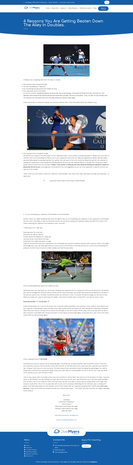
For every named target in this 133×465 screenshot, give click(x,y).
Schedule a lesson (85, 8)
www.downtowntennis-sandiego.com (66, 415)
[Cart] (106, 2)
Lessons (63, 8)
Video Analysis (72, 8)
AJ (92, 462)
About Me (55, 8)
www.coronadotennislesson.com (66, 420)
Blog (95, 8)
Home (48, 8)
